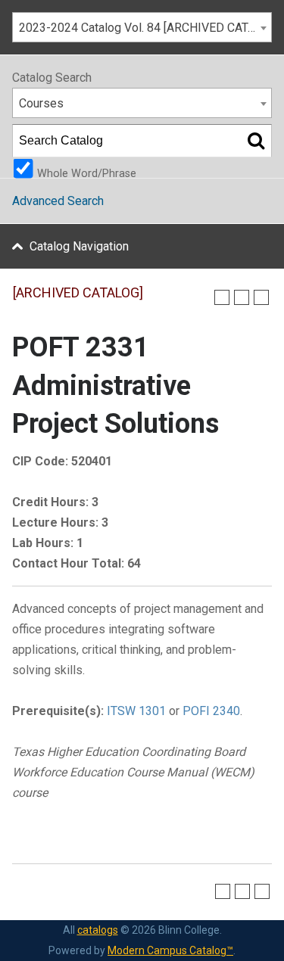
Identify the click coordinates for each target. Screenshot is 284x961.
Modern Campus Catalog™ (170, 950)
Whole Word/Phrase (86, 172)
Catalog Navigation (79, 246)
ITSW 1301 (136, 711)
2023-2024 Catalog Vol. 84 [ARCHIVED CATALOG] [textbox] (145, 27)
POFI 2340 (211, 711)
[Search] (256, 140)
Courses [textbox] (41, 103)
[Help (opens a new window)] (261, 297)
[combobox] (142, 27)
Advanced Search (58, 201)
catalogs (97, 930)
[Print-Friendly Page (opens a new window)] (241, 297)
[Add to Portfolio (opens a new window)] (221, 297)
